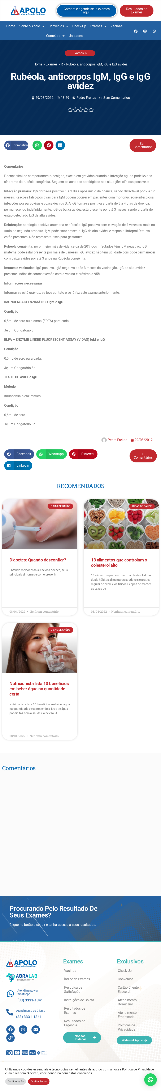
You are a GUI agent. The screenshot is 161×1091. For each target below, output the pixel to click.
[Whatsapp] (154, 31)
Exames (96, 26)
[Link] (10, 1038)
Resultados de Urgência (74, 1023)
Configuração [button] (15, 1081)
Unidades (76, 36)
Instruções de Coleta (79, 1000)
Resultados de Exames (74, 1010)
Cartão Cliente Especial (128, 989)
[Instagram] (144, 31)
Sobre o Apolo (29, 26)
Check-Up (79, 26)
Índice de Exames (77, 979)
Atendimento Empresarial (127, 1015)
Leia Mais (15, 586)
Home (10, 26)
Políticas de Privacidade (126, 1027)
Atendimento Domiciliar (127, 1002)
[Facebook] (135, 31)
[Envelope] (35, 1029)
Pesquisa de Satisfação (73, 989)
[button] (16, 145)
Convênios (56, 26)
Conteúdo (53, 36)
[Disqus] (80, 827)
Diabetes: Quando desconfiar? (37, 559)
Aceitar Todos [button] (39, 1081)
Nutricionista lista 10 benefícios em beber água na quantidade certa (39, 689)
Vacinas (116, 26)
